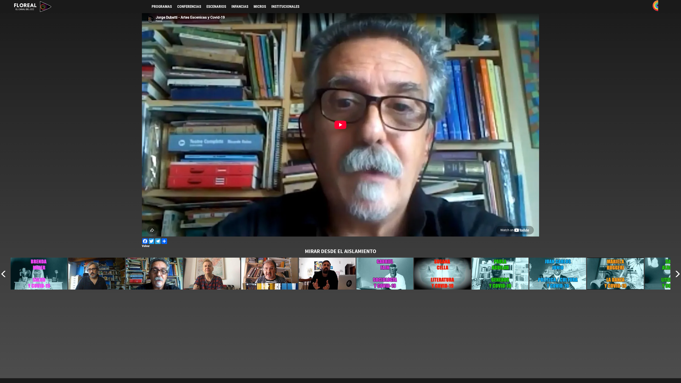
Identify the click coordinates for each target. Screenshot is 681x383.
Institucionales (285, 6)
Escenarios (216, 6)
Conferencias (189, 6)
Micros (260, 6)
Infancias (239, 6)
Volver (146, 246)
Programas (162, 6)
